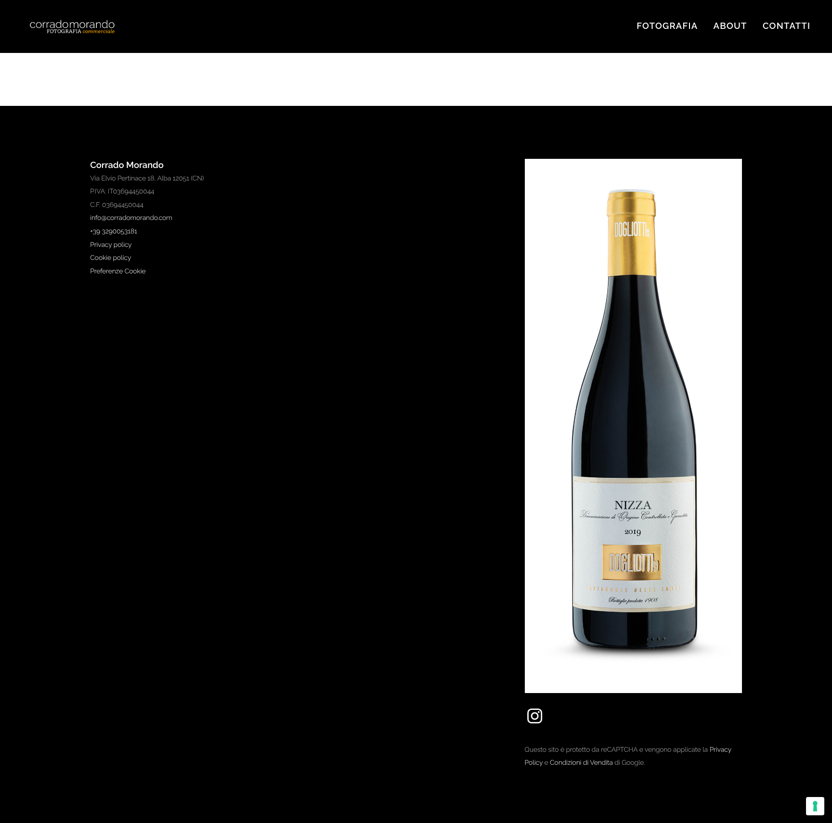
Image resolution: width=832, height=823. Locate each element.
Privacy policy (110, 245)
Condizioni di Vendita (581, 763)
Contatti (786, 26)
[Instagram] (535, 724)
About (730, 26)
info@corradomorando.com (131, 218)
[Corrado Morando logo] (82, 27)
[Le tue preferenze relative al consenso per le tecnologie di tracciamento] (815, 806)
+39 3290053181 (113, 231)
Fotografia (667, 26)
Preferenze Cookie (117, 271)
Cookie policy (110, 258)
